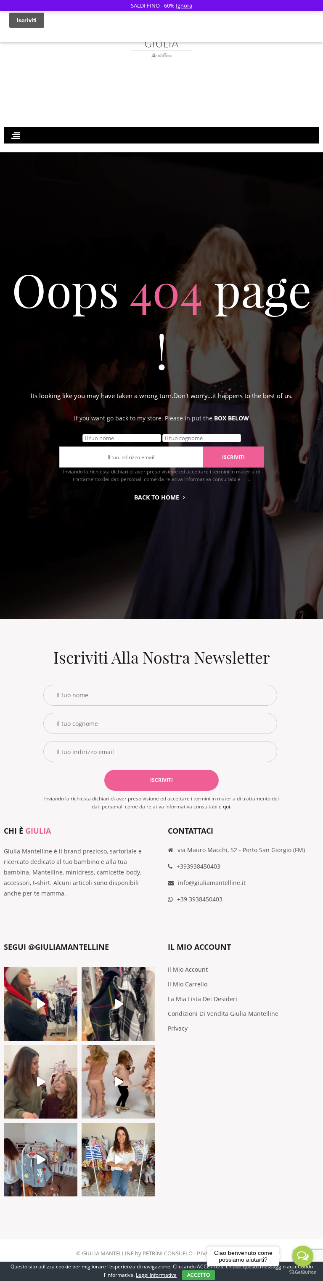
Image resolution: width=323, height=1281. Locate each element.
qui (245, 479)
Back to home (156, 497)
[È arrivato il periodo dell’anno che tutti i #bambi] (40, 1004)
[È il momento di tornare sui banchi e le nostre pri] (40, 1159)
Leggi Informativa (156, 1274)
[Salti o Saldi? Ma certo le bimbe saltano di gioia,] (118, 1082)
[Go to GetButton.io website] (302, 1272)
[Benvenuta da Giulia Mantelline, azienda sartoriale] (118, 1004)
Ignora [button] (184, 5)
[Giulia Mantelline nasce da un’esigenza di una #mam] (40, 1082)
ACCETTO (198, 1274)
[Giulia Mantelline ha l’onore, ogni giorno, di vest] (118, 1159)
